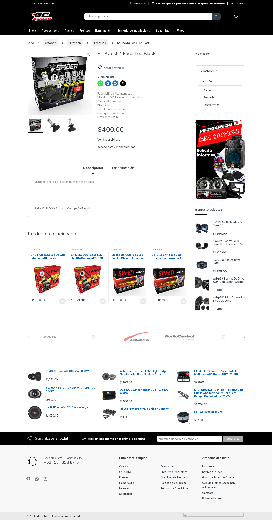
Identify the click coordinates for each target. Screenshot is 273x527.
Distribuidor (139, 3)
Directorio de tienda (173, 477)
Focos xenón (211, 104)
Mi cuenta (208, 466)
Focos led (100, 42)
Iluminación (102, 30)
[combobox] (148, 16)
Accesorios (49, 30)
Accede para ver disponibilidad (116, 146)
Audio (68, 30)
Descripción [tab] (93, 168)
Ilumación (75, 42)
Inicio (32, 30)
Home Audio (126, 482)
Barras (207, 90)
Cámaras (124, 466)
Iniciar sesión (202, 53)
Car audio (125, 471)
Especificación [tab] (123, 168)
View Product (61, 301)
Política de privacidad (174, 482)
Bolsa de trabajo (212, 498)
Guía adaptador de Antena (218, 477)
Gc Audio (35, 516)
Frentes (85, 30)
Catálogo (240, 3)
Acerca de (167, 466)
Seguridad (162, 30)
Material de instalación (133, 30)
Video (180, 30)
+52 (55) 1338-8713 (43, 3)
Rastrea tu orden (212, 471)
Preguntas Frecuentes (174, 471)
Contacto (207, 492)
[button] (88, 54)
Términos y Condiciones (175, 488)
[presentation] (244, 337)
